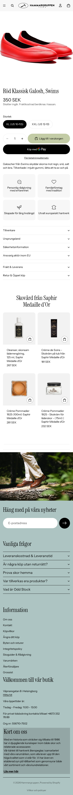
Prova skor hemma (18, 573)
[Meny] (4, 5)
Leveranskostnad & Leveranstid (27, 556)
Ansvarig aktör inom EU (17, 255)
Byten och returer (13, 643)
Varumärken (10, 660)
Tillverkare (9, 230)
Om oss (7, 619)
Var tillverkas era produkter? (25, 581)
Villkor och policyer (36, 790)
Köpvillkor (8, 631)
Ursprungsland (11, 238)
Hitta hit (7, 695)
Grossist (8, 672)
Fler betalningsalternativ (36, 158)
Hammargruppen (30, 782)
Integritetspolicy (12, 649)
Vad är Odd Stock (17, 589)
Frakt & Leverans (13, 267)
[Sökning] (12, 5)
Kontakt (7, 625)
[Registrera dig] (64, 523)
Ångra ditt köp (11, 637)
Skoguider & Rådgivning (17, 654)
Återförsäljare (11, 666)
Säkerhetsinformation (16, 247)
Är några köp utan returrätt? (25, 564)
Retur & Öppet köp (14, 275)
